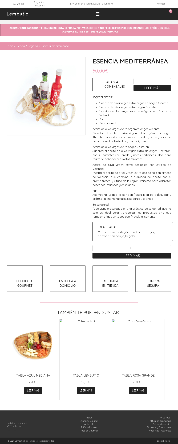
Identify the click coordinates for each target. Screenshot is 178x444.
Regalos (33, 46)
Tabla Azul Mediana (33, 375)
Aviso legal (165, 417)
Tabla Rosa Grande (138, 375)
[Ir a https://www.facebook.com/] (15, 432)
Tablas (89, 417)
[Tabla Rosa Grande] (138, 345)
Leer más (152, 88)
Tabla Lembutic (86, 375)
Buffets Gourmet (88, 427)
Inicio (10, 46)
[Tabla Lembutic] (86, 345)
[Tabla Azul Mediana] (33, 345)
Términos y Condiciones (159, 427)
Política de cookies (161, 424)
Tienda (20, 46)
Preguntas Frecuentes (159, 430)
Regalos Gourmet (89, 430)
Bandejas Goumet (89, 420)
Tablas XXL (89, 424)
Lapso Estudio (163, 440)
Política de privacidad (160, 420)
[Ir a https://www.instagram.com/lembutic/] (9, 432)
